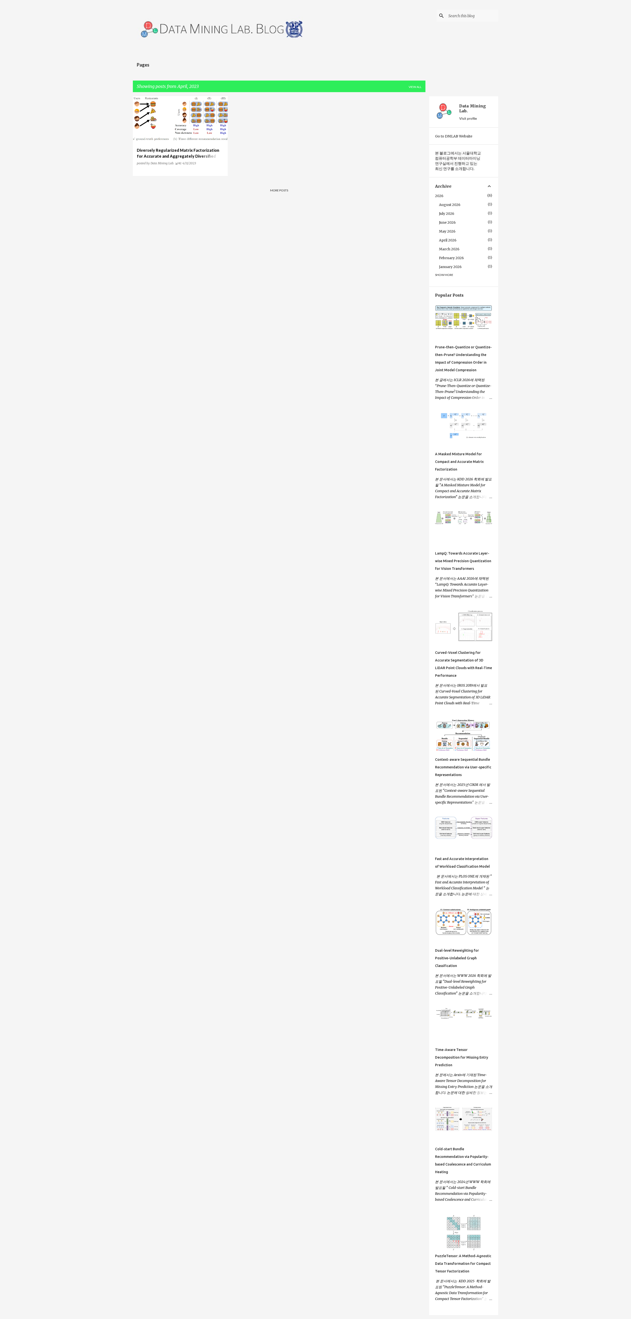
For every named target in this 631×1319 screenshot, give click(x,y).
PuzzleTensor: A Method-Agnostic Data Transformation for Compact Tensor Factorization (463, 1263)
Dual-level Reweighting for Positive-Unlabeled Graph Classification (457, 958)
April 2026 (447, 240)
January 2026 (450, 267)
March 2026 (449, 249)
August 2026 (449, 205)
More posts (279, 190)
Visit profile (468, 118)
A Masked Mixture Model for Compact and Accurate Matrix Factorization (459, 461)
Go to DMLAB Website (453, 136)
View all (415, 87)
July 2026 (446, 213)
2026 (439, 196)
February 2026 (451, 258)
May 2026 (447, 231)
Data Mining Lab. (472, 108)
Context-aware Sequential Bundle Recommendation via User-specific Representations (463, 767)
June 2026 (447, 222)
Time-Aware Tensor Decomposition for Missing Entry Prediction (461, 1057)
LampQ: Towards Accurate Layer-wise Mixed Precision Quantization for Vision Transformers (463, 561)
